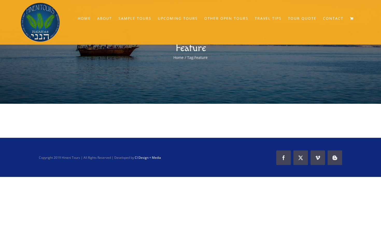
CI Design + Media (148, 157)
